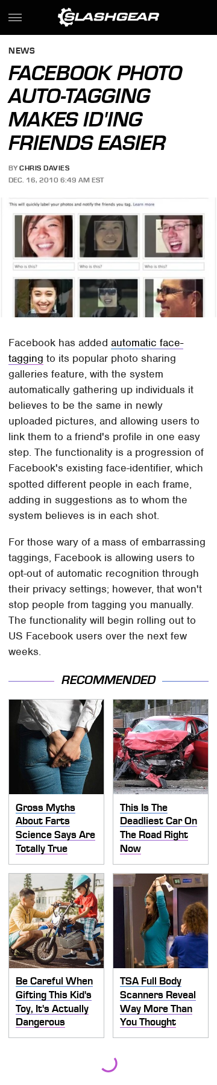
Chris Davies (44, 168)
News (21, 51)
